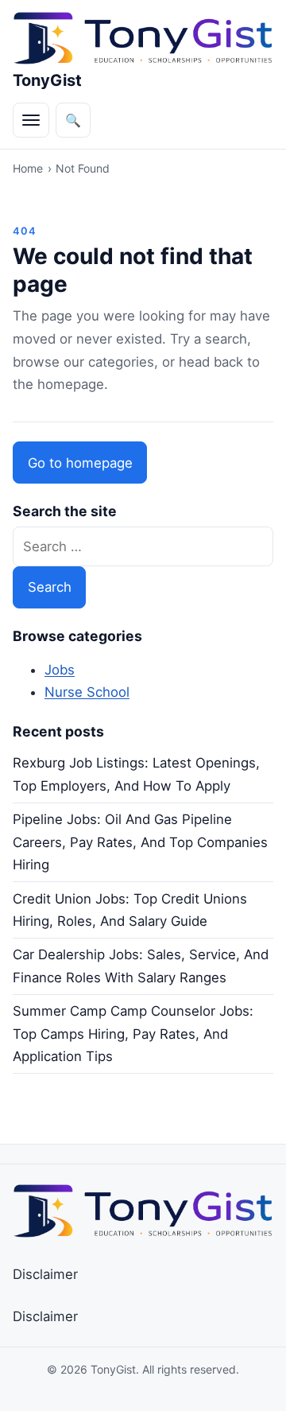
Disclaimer (45, 1274)
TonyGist (47, 80)
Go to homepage (80, 463)
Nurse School (86, 692)
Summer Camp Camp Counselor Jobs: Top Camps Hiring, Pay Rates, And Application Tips (133, 1033)
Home (28, 168)
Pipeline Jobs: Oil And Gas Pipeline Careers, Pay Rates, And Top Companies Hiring (140, 842)
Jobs (59, 670)
